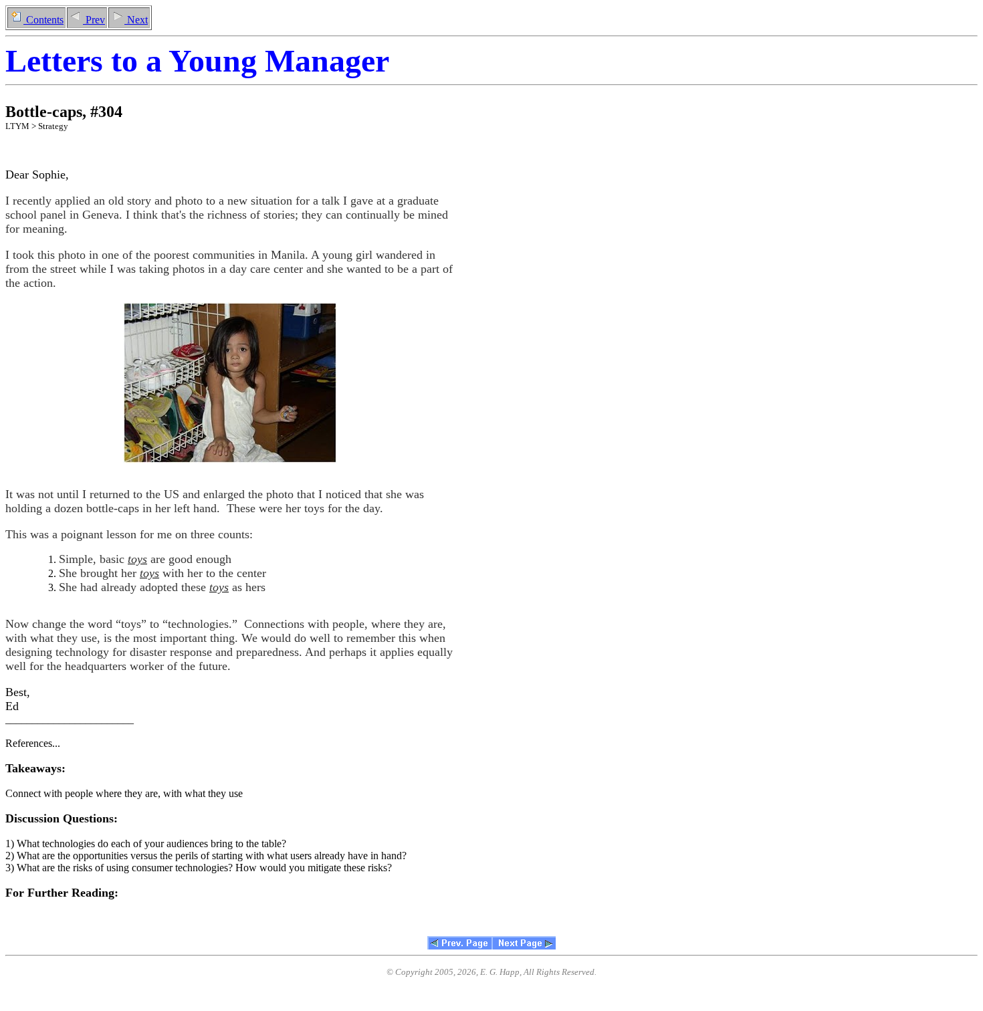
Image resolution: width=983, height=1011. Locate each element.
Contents (43, 19)
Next (136, 19)
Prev (94, 19)
